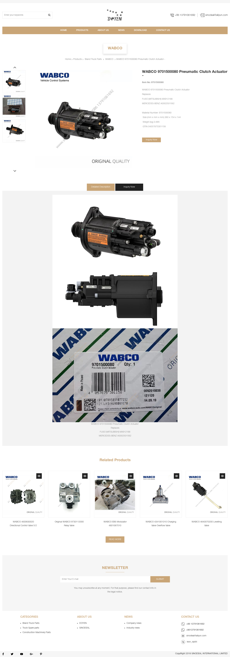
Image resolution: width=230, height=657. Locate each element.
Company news (134, 623)
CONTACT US (163, 30)
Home (68, 59)
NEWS (121, 30)
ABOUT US (103, 30)
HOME (63, 30)
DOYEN (83, 623)
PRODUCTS (82, 30)
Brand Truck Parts (31, 623)
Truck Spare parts (31, 628)
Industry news (133, 628)
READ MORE (115, 539)
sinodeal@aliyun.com (216, 15)
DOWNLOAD (140, 30)
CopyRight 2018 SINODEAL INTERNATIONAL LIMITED (201, 654)
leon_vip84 (192, 642)
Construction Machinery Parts (37, 632)
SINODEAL (84, 628)
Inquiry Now (151, 140)
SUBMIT (160, 579)
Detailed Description (100, 187)
